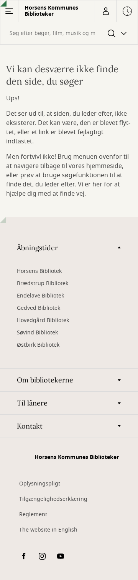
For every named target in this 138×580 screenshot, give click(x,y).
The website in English (48, 530)
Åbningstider (37, 247)
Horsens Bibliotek (39, 271)
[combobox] (69, 33)
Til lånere (32, 403)
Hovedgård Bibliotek (43, 320)
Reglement (33, 514)
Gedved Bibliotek (38, 308)
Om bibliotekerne (45, 380)
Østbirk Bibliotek (38, 345)
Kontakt (30, 426)
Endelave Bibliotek (40, 296)
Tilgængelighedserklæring (53, 499)
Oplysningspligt (39, 484)
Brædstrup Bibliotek (42, 283)
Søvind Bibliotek (37, 333)
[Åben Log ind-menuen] (105, 11)
